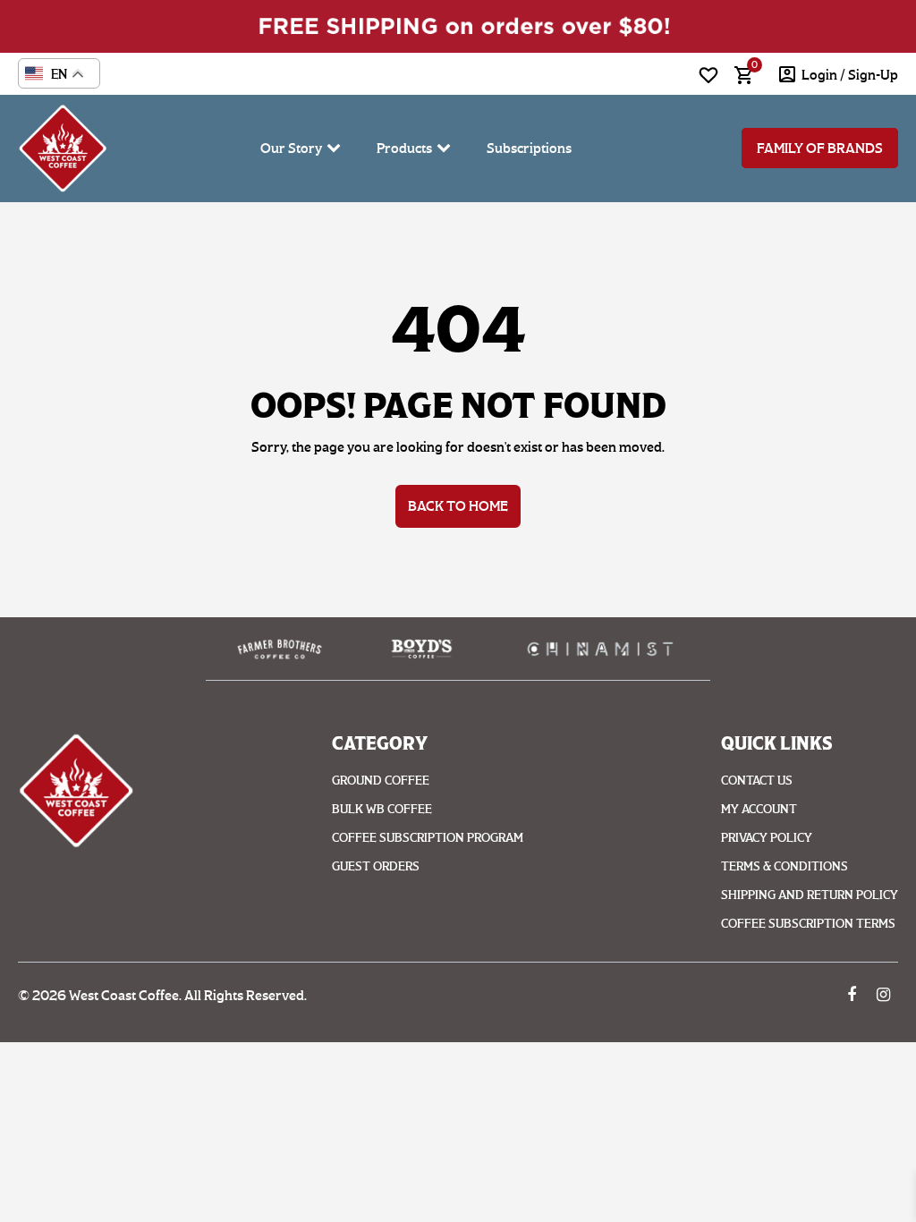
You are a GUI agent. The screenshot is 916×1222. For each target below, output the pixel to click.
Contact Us (757, 780)
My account (759, 809)
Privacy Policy (766, 837)
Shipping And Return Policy (809, 895)
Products (404, 148)
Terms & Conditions (784, 866)
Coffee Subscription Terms (808, 923)
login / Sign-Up (850, 74)
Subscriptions (529, 148)
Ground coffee (380, 780)
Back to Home (458, 505)
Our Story (291, 148)
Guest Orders (376, 866)
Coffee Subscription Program (427, 837)
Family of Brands (820, 148)
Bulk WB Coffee (382, 809)
